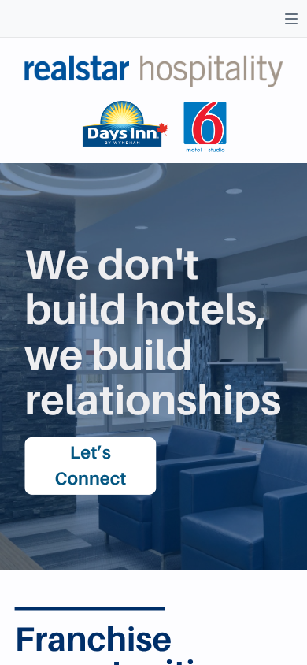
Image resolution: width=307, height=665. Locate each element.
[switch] (291, 18)
